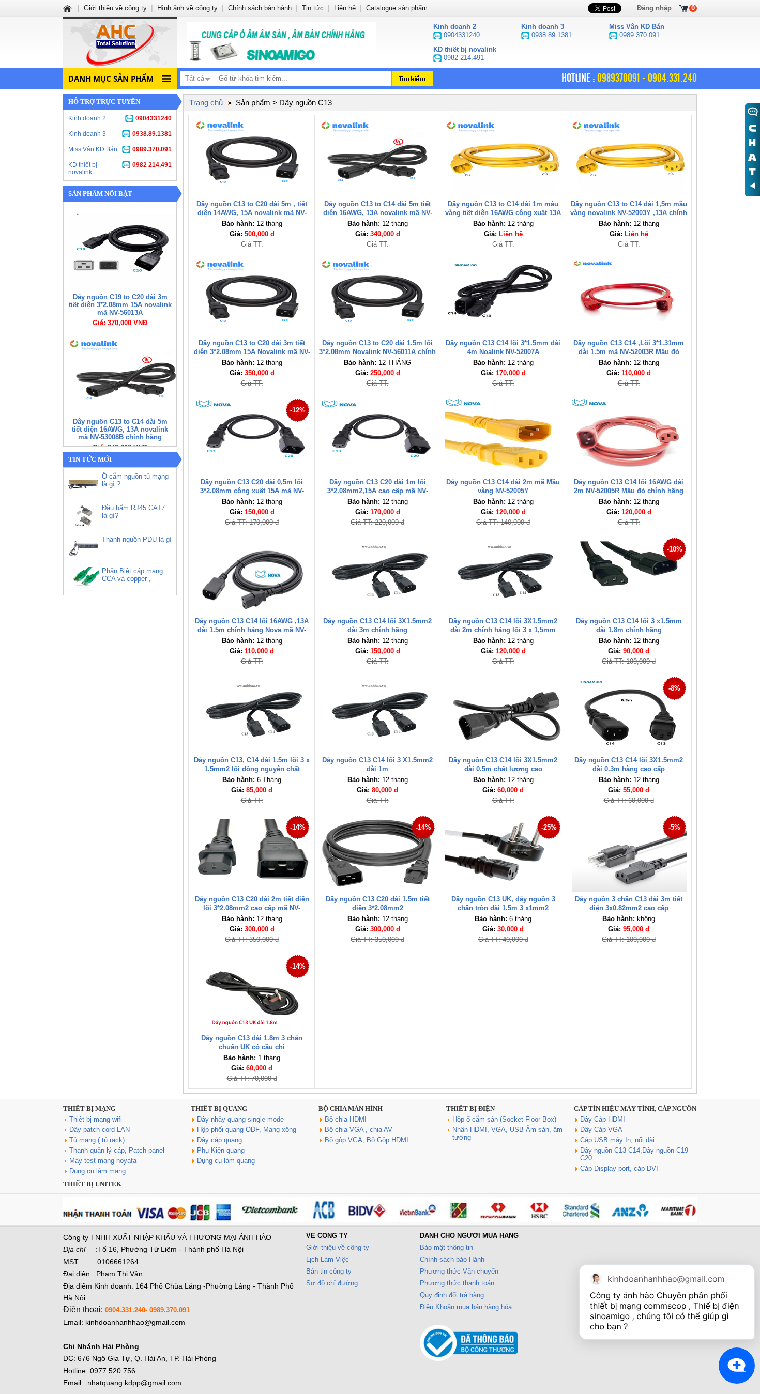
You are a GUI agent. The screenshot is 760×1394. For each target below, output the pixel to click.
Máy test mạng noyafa (102, 1161)
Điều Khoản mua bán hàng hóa (466, 1307)
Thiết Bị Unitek (92, 1184)
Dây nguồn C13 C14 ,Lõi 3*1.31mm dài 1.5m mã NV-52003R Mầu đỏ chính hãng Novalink (628, 351)
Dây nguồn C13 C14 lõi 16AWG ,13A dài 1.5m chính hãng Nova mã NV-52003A (252, 629)
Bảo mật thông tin (446, 1247)
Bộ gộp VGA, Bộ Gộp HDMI (366, 1140)
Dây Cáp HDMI (602, 1119)
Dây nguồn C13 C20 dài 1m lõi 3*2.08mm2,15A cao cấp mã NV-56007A (377, 490)
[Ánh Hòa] (68, 8)
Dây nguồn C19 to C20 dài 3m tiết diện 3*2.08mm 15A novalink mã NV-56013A (120, 304)
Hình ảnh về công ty (187, 8)
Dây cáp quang (219, 1140)
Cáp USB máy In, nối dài (617, 1140)
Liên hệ (345, 8)
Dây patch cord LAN (99, 1129)
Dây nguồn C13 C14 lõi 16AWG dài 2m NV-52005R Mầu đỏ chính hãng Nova (628, 490)
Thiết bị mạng (89, 1108)
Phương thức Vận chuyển (459, 1271)
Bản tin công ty (329, 1271)
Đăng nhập (654, 8)
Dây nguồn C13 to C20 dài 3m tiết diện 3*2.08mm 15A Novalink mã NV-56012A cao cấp (252, 351)
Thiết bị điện (470, 1108)
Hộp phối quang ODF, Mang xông (246, 1129)
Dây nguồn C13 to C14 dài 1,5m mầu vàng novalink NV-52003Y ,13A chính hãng (628, 212)
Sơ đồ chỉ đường (332, 1283)
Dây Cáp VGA (601, 1129)
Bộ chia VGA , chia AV (358, 1129)
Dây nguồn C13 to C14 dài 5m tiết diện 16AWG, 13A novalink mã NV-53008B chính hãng (120, 429)
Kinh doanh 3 (120, 133)
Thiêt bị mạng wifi (95, 1119)
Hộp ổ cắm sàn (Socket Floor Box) (504, 1119)
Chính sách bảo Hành (452, 1259)
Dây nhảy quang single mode (240, 1119)
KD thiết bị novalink (120, 168)
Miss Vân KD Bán (120, 149)
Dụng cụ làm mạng (97, 1171)
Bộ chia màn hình (350, 1108)
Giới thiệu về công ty (337, 1247)
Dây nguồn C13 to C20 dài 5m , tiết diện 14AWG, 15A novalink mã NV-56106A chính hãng (251, 212)
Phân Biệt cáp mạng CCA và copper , (132, 575)
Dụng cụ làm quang (226, 1161)
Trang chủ (206, 102)
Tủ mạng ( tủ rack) (97, 1140)
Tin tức (313, 8)
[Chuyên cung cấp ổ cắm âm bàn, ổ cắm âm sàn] (281, 42)
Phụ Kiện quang (221, 1150)
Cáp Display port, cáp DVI (619, 1168)
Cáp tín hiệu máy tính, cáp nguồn (635, 1108)
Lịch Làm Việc (327, 1259)
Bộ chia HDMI (346, 1119)
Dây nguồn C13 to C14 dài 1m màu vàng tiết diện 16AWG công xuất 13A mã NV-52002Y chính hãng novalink (503, 212)
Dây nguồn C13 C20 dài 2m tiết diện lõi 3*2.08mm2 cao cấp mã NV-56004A (252, 908)
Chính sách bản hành (260, 8)
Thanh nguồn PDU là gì (137, 539)
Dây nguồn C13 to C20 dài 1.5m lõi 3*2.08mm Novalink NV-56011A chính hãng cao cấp (377, 351)
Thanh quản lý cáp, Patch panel (116, 1150)
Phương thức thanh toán (457, 1283)
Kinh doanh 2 (120, 118)
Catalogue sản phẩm (397, 8)
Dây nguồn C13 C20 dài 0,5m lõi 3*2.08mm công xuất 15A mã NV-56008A (252, 490)
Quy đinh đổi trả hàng (452, 1295)
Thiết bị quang (219, 1108)
